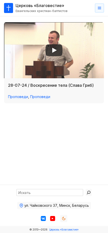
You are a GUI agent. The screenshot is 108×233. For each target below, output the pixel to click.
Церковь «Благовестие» (64, 229)
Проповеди (18, 96)
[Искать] (89, 192)
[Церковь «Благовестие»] (8, 8)
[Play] (54, 50)
